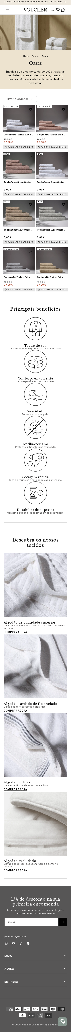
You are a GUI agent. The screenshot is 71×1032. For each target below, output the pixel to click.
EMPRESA (11, 981)
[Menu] (8, 10)
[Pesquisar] (52, 10)
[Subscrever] (62, 922)
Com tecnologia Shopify (45, 1024)
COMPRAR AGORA (15, 632)
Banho (35, 56)
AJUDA (9, 968)
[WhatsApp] (62, 1021)
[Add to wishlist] (30, 109)
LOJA (8, 955)
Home (26, 56)
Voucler (26, 1024)
